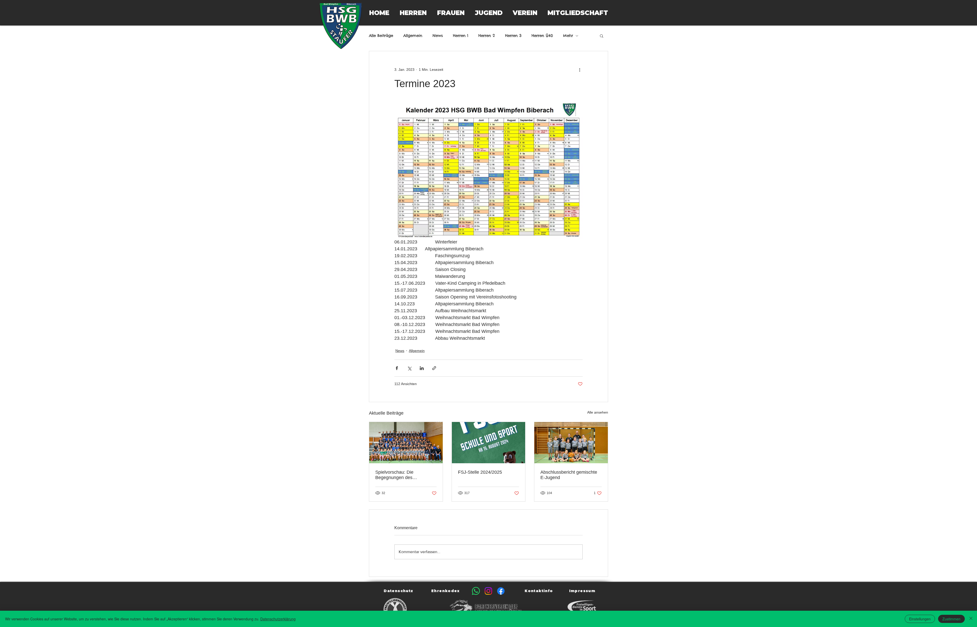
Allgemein (412, 35)
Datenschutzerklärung (278, 618)
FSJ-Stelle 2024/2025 (480, 472)
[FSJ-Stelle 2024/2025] (488, 442)
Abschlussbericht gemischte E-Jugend (568, 475)
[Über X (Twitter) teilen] (409, 368)
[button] (413, 12)
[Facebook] (501, 591)
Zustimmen (951, 618)
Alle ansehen (597, 412)
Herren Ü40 (542, 35)
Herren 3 (513, 35)
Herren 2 (486, 35)
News (438, 35)
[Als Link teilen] (434, 368)
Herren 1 (460, 35)
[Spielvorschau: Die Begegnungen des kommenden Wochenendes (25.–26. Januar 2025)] (406, 442)
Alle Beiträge (381, 35)
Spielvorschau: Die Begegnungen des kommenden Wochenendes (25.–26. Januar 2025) (403, 475)
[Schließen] (971, 619)
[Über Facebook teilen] (396, 368)
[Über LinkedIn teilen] (421, 368)
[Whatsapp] (476, 591)
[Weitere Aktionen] (580, 69)
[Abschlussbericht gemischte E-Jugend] (571, 442)
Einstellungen (920, 618)
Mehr (568, 35)
